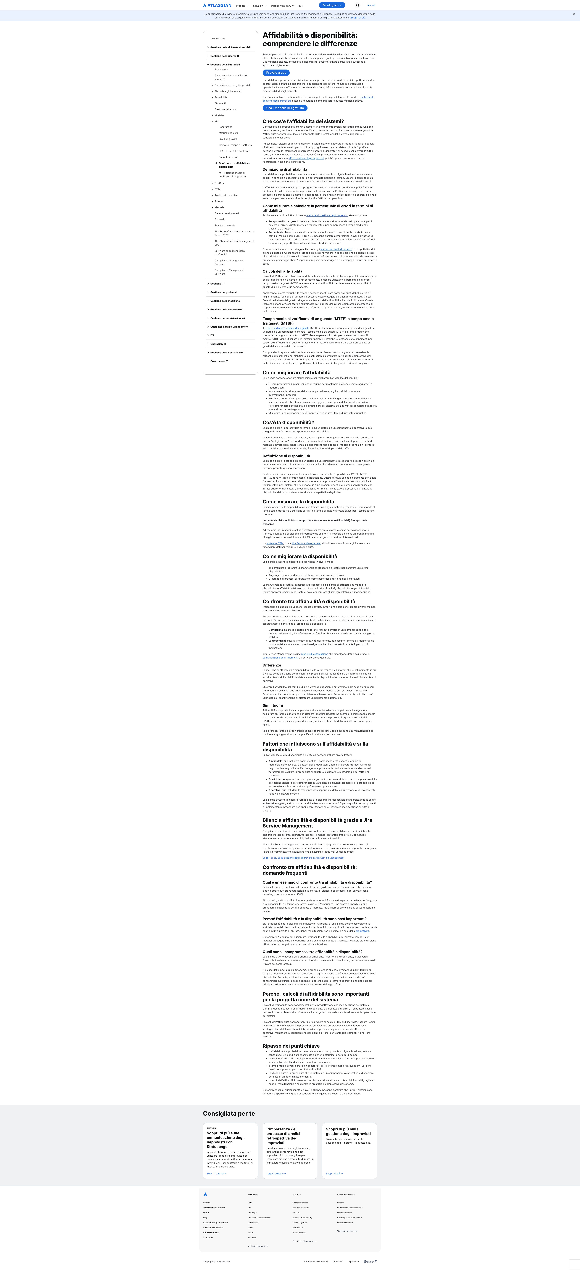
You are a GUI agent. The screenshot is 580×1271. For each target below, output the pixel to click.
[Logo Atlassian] (217, 5)
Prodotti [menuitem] (240, 5)
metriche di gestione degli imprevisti (327, 215)
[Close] (573, 14)
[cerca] (357, 5)
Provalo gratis (331, 5)
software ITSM (275, 543)
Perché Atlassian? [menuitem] (281, 5)
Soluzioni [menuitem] (258, 5)
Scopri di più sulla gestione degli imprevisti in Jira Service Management (303, 857)
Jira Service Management (306, 543)
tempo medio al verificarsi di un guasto (287, 328)
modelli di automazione (314, 653)
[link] (371, 5)
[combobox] (367, 1261)
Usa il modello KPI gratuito (285, 108)
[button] (301, 5)
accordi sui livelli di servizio (336, 249)
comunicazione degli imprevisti (280, 657)
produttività (362, 930)
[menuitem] (301, 5)
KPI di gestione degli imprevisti (306, 158)
